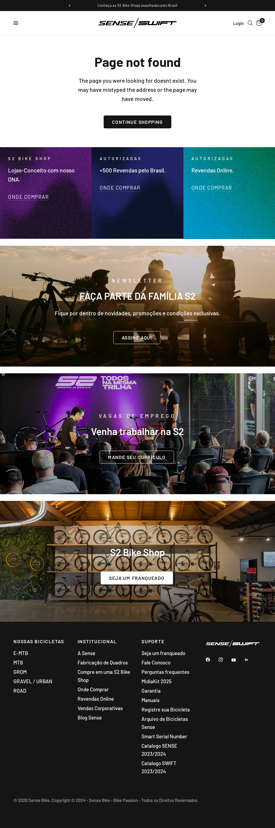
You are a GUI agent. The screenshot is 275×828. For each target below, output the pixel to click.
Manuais (151, 700)
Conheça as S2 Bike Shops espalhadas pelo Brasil (137, 5)
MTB (18, 662)
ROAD (19, 691)
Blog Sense (90, 717)
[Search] (250, 23)
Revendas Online (96, 699)
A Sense (86, 653)
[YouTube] (237, 660)
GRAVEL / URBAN (32, 681)
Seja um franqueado (163, 653)
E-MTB (20, 653)
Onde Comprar (93, 689)
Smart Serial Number (164, 736)
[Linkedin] (250, 660)
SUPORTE (153, 641)
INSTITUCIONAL (97, 641)
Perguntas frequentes (165, 672)
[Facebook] (212, 660)
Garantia (151, 691)
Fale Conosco (156, 662)
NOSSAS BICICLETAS (38, 641)
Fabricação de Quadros (103, 662)
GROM (20, 672)
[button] (136, 337)
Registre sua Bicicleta (166, 709)
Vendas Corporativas (100, 708)
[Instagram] (224, 660)
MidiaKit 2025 (157, 681)
